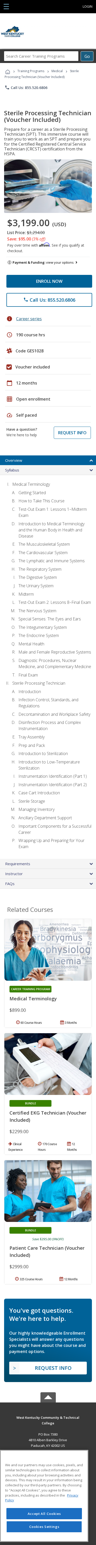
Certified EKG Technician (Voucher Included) (47, 1116)
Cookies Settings (44, 1526)
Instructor (14, 873)
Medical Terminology (33, 998)
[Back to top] (48, 1417)
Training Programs (30, 71)
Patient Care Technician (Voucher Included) (46, 1251)
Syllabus (12, 470)
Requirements (17, 863)
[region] (44, 1496)
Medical (57, 71)
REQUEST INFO (72, 433)
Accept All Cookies (44, 1513)
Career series (29, 319)
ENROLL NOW (49, 281)
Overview (13, 460)
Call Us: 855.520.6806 (26, 87)
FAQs (10, 883)
